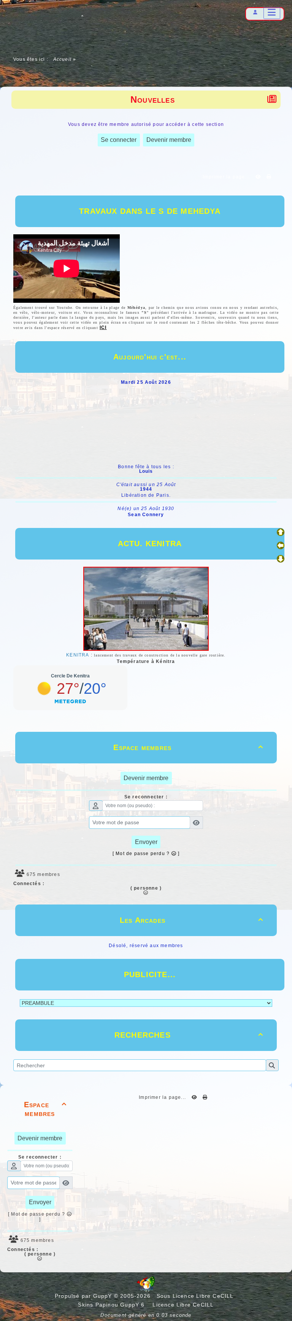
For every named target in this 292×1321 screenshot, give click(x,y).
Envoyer (146, 842)
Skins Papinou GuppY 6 (113, 1305)
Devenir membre (168, 140)
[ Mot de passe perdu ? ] (146, 853)
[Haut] (280, 532)
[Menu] (271, 13)
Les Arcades (191, 920)
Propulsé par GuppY (84, 1296)
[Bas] (280, 559)
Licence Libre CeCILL (182, 1305)
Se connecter (118, 140)
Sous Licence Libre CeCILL (196, 1296)
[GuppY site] (146, 1290)
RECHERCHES (188, 1035)
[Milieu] (280, 545)
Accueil (62, 59)
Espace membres (188, 747)
